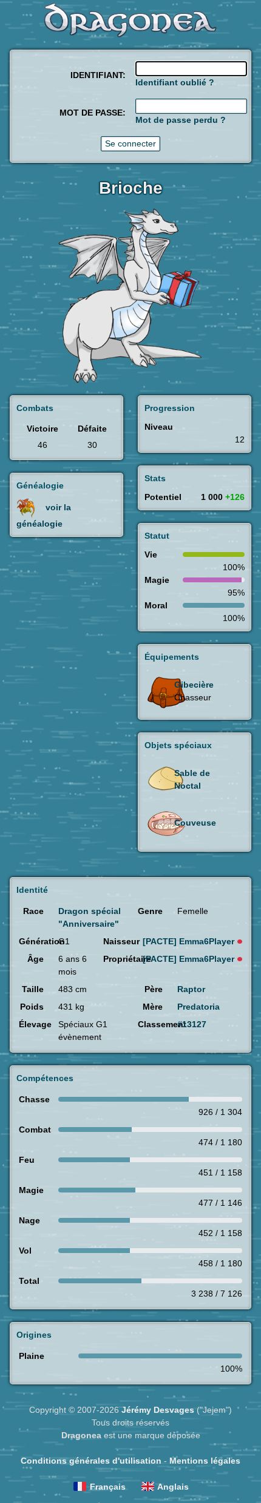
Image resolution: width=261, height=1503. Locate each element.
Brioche (131, 188)
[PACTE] (188, 941)
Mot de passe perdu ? (180, 120)
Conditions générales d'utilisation (91, 1460)
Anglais (173, 1486)
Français (108, 1486)
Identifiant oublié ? (174, 82)
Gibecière (194, 684)
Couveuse (195, 822)
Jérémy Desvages (157, 1410)
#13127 (191, 1024)
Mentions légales (204, 1460)
